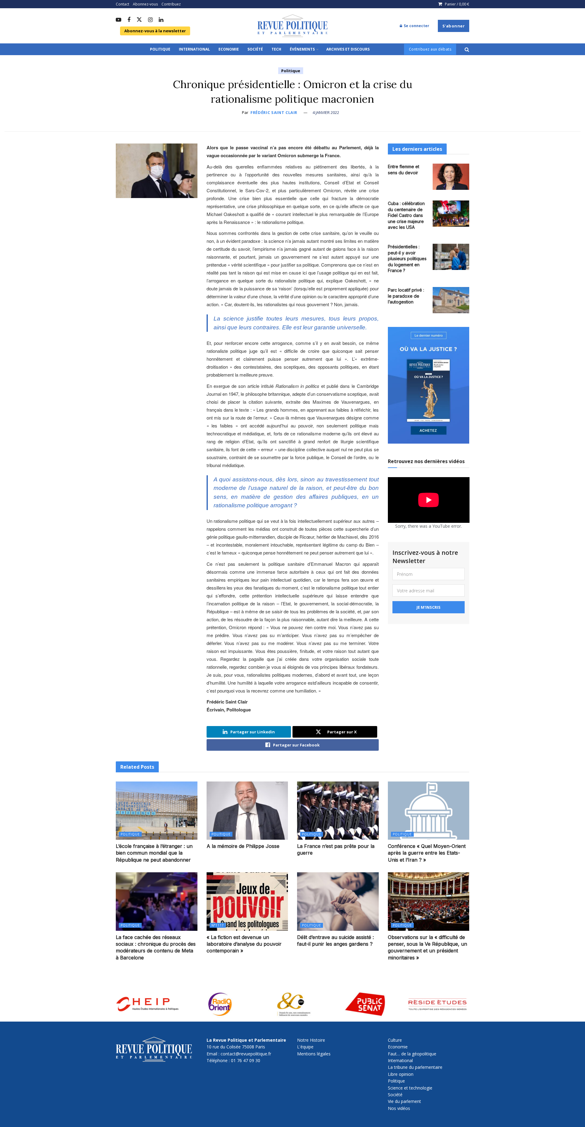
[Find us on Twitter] (139, 20)
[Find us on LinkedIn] (161, 20)
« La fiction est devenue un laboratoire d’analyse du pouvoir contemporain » (244, 944)
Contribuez (171, 4)
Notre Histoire (311, 1040)
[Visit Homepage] (292, 25)
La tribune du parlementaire (415, 1067)
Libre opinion (400, 1074)
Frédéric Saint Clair (273, 112)
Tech (276, 49)
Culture (395, 1040)
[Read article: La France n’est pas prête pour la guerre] (338, 810)
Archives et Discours (348, 49)
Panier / (457, 4)
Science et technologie (410, 1088)
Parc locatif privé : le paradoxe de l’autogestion (406, 295)
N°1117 (217, 925)
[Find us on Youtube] (118, 20)
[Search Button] (467, 49)
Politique (160, 49)
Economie (228, 49)
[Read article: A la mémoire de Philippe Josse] (247, 810)
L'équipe (305, 1047)
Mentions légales (314, 1054)
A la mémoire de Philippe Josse (243, 846)
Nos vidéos (399, 1108)
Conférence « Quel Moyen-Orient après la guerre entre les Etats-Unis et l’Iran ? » (427, 853)
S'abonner (453, 26)
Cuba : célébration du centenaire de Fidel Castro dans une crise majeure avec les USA (406, 215)
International (194, 49)
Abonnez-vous (145, 4)
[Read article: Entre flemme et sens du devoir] (451, 177)
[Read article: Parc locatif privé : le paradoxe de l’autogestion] (451, 300)
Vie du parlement (404, 1101)
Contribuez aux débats (430, 49)
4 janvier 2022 (326, 112)
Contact (122, 4)
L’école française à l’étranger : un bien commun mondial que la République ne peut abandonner (154, 853)
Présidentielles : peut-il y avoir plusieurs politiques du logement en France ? (407, 258)
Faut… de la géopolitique (412, 1054)
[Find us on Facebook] (128, 20)
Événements (302, 49)
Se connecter (416, 25)
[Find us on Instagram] (150, 20)
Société (255, 49)
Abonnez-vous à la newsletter (155, 31)
